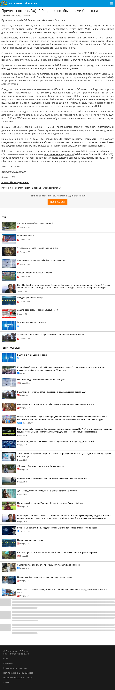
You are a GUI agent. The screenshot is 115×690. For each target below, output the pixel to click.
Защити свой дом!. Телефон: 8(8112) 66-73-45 (39, 310)
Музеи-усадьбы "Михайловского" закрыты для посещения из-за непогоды (52, 478)
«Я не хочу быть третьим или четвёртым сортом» (41, 466)
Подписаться (57, 202)
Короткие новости (25, 235)
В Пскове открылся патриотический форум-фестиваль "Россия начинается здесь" (56, 404)
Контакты (8, 663)
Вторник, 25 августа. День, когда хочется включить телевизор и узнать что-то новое (57, 528)
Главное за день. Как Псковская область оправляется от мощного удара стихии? (55, 441)
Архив (6, 682)
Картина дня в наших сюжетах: (32, 322)
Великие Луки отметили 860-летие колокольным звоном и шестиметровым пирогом (57, 552)
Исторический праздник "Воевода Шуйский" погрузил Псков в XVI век (50, 503)
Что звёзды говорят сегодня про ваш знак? (37, 248)
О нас (6, 658)
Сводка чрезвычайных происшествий (35, 223)
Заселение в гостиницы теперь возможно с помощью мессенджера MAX (51, 334)
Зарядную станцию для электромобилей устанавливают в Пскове (48, 565)
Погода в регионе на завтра (30, 297)
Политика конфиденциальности (18, 672)
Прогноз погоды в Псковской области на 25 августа (41, 260)
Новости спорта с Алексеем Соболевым (36, 273)
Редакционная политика (15, 668)
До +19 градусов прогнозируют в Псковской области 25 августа (47, 491)
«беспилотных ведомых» (58, 154)
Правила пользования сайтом (17, 677)
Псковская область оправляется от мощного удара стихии (44, 577)
